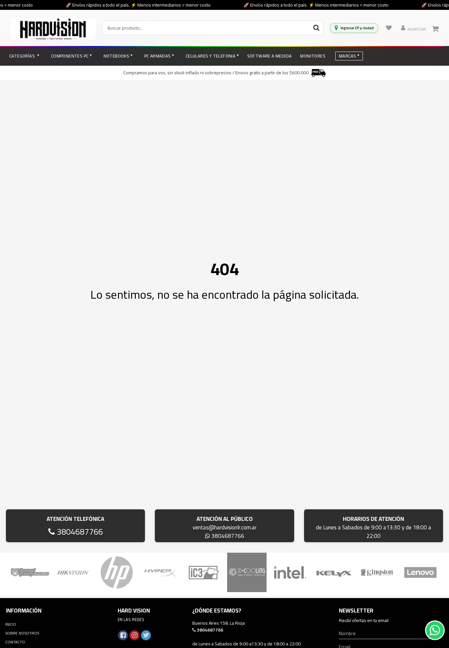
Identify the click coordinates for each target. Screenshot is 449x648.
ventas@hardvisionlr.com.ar (224, 527)
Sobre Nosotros (22, 633)
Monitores (312, 56)
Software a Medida (269, 56)
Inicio (10, 624)
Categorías (22, 56)
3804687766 (79, 531)
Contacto (15, 642)
